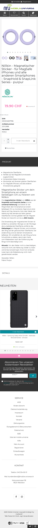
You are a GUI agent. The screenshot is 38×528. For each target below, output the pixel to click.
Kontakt (19, 416)
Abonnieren (32, 376)
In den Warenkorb (23, 141)
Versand (19, 420)
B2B (19, 434)
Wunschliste (10, 148)
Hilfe (19, 441)
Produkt (6, 162)
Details (6, 273)
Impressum (19, 413)
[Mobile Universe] (19, 7)
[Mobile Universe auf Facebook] (16, 496)
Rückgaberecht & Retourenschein (19, 427)
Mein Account (19, 444)
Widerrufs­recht (19, 406)
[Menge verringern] (8, 142)
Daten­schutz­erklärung (19, 409)
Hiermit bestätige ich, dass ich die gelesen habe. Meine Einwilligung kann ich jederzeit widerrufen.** (18, 383)
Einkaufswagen (19, 451)
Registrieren (19, 448)
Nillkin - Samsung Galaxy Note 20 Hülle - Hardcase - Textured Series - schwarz (19, 336)
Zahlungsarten (19, 423)
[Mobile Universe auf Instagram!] (22, 496)
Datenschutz (19, 430)
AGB (19, 402)
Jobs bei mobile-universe (19, 437)
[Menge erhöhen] (8, 139)
